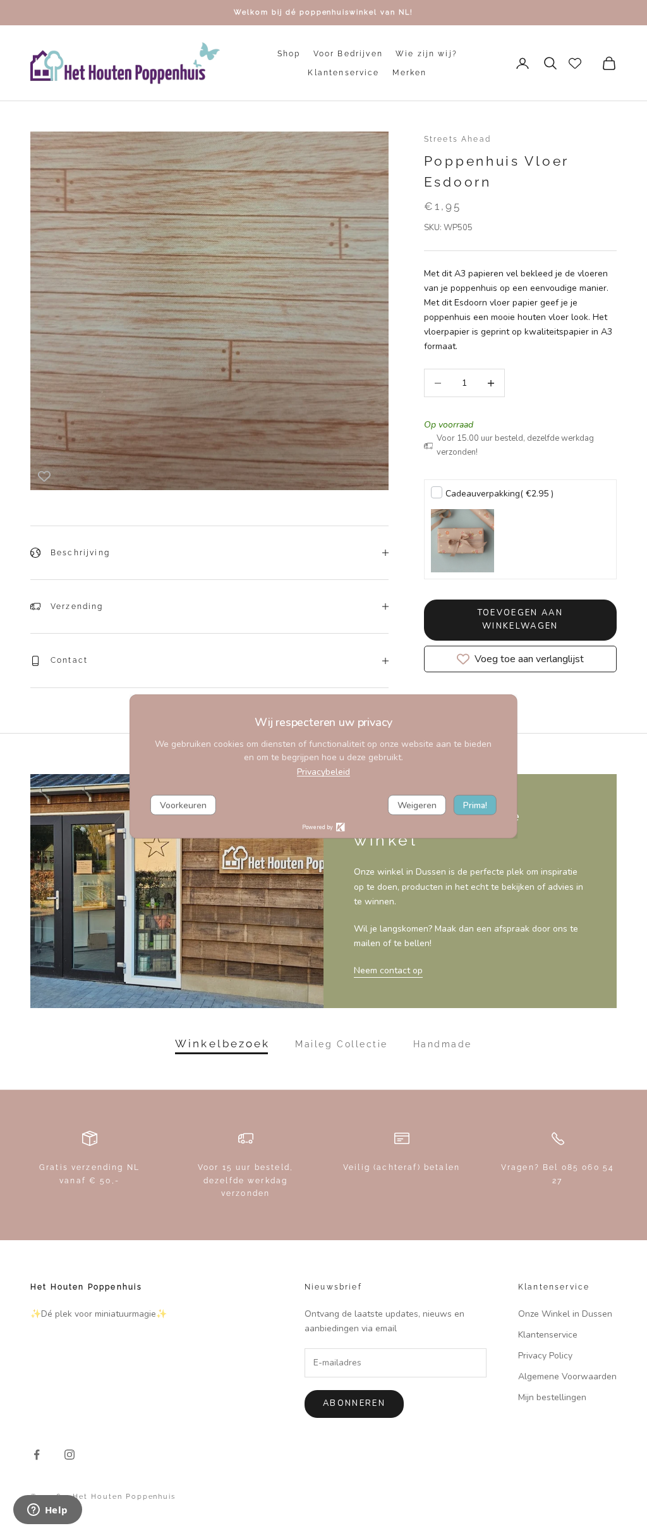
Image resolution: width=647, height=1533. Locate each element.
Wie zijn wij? (426, 53)
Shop (289, 53)
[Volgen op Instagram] (69, 1454)
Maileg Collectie (341, 1044)
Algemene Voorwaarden (567, 1376)
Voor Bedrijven (348, 53)
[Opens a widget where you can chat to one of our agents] (47, 1511)
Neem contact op (388, 970)
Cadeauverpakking (499, 494)
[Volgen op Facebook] (36, 1454)
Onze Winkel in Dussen (565, 1314)
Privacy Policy (545, 1356)
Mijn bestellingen (552, 1397)
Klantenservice (343, 72)
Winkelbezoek (222, 1043)
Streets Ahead (457, 139)
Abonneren (354, 1403)
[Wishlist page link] (575, 63)
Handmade (442, 1044)
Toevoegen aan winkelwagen (520, 619)
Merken (409, 72)
